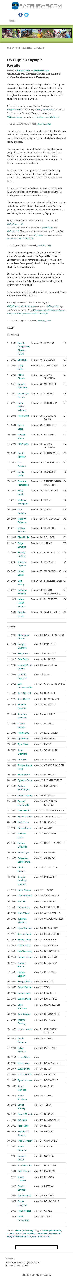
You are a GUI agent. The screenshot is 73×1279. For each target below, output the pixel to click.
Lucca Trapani (25, 1029)
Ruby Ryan (23, 444)
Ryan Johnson (25, 1080)
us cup (46, 1236)
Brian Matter (24, 774)
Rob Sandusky (25, 951)
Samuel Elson (24, 957)
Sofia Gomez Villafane (22, 406)
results (27, 1236)
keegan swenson (15, 1236)
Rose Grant (23, 416)
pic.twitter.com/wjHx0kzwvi (46, 116)
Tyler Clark (23, 744)
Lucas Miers (24, 1068)
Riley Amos (23, 653)
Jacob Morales (25, 1165)
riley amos (37, 1236)
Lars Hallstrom (25, 1074)
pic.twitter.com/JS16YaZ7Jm (20, 238)
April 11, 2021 (44, 123)
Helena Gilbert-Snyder (21, 603)
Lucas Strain (24, 1057)
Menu (12, 20)
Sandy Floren (24, 939)
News (19, 1230)
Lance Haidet (24, 810)
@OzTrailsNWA (14, 109)
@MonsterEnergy (15, 116)
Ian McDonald (24, 1195)
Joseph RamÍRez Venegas (22, 880)
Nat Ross (22, 1120)
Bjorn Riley (23, 738)
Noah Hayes (24, 852)
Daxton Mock (24, 999)
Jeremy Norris (24, 934)
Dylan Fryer (23, 1063)
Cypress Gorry (25, 780)
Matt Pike (22, 901)
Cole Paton (23, 659)
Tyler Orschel (24, 693)
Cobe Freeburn (25, 795)
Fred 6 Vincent (25, 1141)
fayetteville (42, 1233)
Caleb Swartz (24, 1171)
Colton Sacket (25, 987)
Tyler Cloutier (24, 1014)
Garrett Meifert (25, 1114)
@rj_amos (38, 234)
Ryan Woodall (24, 1211)
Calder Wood (24, 945)
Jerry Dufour (24, 699)
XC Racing (28, 1230)
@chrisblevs (47, 227)
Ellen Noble (23, 537)
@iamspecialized (41, 309)
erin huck (31, 1233)
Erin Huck (22, 359)
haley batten (54, 1233)
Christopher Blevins (51, 1230)
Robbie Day (23, 733)
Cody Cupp (23, 822)
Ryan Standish (25, 928)
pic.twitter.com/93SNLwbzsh (35, 313)
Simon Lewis (24, 993)
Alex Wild (22, 759)
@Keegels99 (13, 231)
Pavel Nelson (24, 890)
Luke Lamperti (25, 895)
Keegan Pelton (25, 981)
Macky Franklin (43, 1275)
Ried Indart (23, 1126)
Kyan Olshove (25, 816)
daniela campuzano (16, 1233)
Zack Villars (23, 913)
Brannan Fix (24, 907)
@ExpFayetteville (45, 109)
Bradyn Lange (24, 828)
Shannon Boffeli (41, 70)
